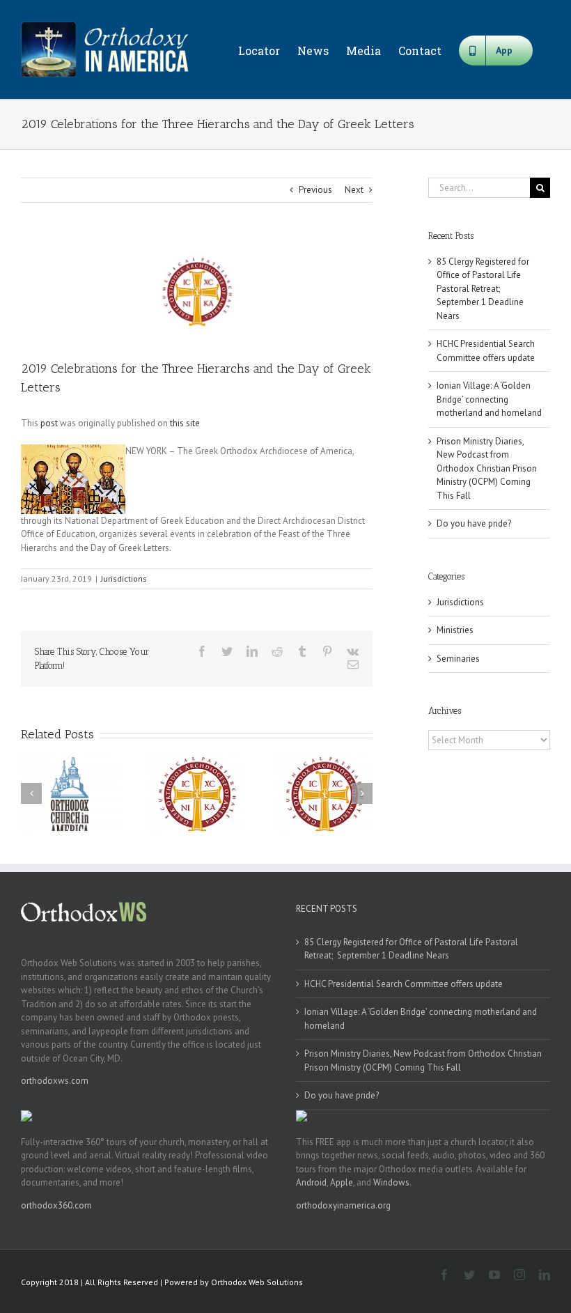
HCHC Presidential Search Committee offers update (403, 984)
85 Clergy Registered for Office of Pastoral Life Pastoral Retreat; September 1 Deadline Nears (483, 289)
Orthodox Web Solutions (257, 1282)
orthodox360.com (56, 1205)
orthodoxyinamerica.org (343, 1205)
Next (354, 190)
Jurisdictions (124, 578)
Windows (391, 1182)
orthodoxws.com (54, 1081)
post (49, 423)
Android (311, 1182)
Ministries (455, 630)
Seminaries (458, 659)
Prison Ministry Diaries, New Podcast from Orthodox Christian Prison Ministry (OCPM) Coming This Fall (487, 468)
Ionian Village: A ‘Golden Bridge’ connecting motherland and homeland (489, 399)
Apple (341, 1182)
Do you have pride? (474, 523)
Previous (315, 190)
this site (185, 423)
